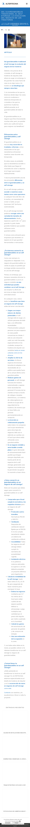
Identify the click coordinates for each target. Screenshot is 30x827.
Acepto (16, 823)
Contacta (7, 692)
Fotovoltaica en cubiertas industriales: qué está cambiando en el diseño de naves (15, 811)
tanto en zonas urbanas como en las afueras (16, 352)
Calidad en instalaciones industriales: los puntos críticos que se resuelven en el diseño (15, 732)
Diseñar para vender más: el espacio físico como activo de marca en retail (15, 759)
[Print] (9, 30)
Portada (4, 23)
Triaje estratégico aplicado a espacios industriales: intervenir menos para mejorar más (15, 785)
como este (7, 688)
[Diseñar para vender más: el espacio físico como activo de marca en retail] (15, 747)
